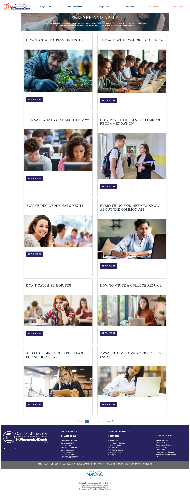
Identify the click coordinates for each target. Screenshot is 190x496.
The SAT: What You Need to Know (57, 120)
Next (109, 421)
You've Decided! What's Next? (54, 205)
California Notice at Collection (139, 464)
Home (39, 464)
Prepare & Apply (114, 445)
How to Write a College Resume (131, 285)
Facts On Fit (160, 450)
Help (46, 464)
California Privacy (115, 464)
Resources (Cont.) (165, 436)
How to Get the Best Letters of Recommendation (130, 121)
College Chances (67, 452)
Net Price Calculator (69, 448)
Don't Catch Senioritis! (48, 285)
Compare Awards (67, 450)
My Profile (153, 7)
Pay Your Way (113, 448)
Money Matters (162, 440)
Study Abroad (161, 447)
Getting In (112, 455)
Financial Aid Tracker (69, 441)
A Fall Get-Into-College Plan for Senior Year (54, 355)
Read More (35, 99)
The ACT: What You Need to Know (132, 40)
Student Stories (114, 452)
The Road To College (116, 443)
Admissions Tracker (68, 455)
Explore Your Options (164, 445)
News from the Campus (165, 452)
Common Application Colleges (72, 457)
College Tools (103, 7)
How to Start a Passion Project (56, 40)
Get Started (178, 7)
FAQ (157, 457)
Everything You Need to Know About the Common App (130, 207)
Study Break (160, 443)
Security (71, 464)
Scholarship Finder (74, 7)
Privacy (101, 464)
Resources (129, 7)
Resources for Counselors (166, 454)
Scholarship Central (115, 450)
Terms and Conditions (86, 464)
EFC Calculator (66, 445)
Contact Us (60, 464)
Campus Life (113, 441)
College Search (45, 7)
